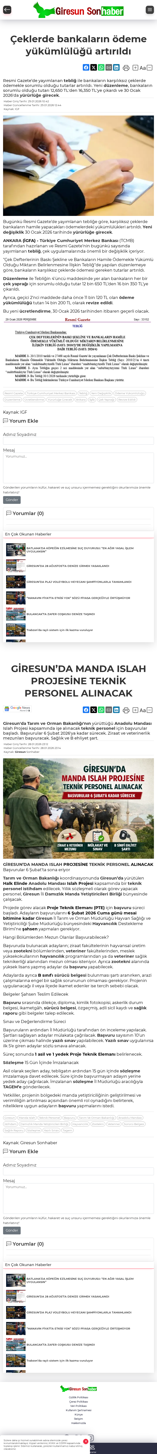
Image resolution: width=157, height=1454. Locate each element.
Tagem (67, 1130)
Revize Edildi (127, 399)
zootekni (22, 951)
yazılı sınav (64, 1040)
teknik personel (98, 728)
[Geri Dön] (7, 10)
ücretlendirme (35, 311)
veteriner (76, 951)
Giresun (20, 751)
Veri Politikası (78, 1405)
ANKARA (12, 240)
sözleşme (130, 1071)
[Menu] (150, 10)
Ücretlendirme (34, 399)
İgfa (92, 399)
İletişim (78, 1418)
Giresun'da (14, 723)
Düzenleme (15, 278)
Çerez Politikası (78, 1401)
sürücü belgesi (70, 975)
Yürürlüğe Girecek (60, 399)
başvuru (122, 907)
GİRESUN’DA (16, 864)
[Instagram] (90, 1438)
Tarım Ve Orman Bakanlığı (96, 1117)
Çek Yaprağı (106, 399)
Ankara (81, 399)
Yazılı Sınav (51, 1130)
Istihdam (10, 1124)
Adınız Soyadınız (19, 434)
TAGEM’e (12, 1086)
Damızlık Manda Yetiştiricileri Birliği (83, 894)
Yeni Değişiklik (101, 393)
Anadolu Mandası (133, 723)
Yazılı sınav (117, 1040)
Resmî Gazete (13, 393)
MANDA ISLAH (46, 864)
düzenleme (116, 85)
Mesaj (9, 450)
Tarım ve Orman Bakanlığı (31, 878)
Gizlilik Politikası (78, 1397)
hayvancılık (52, 956)
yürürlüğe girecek (39, 95)
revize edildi (99, 302)
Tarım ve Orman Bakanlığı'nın (59, 723)
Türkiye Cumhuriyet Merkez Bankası (79, 240)
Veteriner (114, 1124)
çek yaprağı (15, 283)
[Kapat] (85, 1441)
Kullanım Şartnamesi (78, 1410)
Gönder (12, 500)
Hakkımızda (78, 1423)
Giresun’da (111, 878)
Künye (79, 1414)
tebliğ (70, 80)
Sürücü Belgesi (134, 1124)
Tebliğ (83, 393)
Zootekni (98, 1124)
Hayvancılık (104, 923)
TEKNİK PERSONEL (109, 864)
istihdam (32, 888)
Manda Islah (27, 1117)
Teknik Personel (49, 1117)
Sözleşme (13, 1062)
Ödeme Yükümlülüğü (130, 393)
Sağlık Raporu (13, 1130)
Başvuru (12, 1002)
